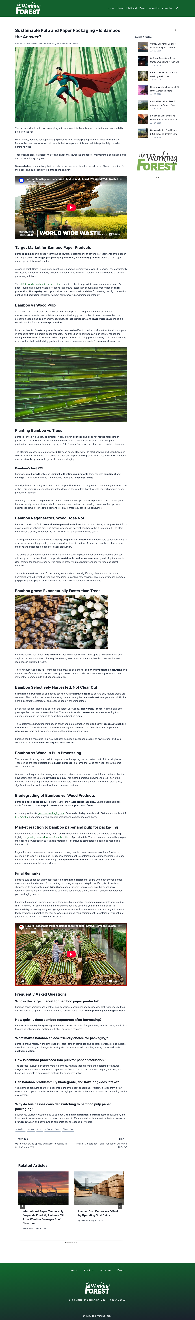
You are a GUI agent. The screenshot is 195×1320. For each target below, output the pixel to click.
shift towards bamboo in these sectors (40, 284)
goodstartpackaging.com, (51, 813)
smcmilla (29, 1228)
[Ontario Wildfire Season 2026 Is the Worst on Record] (143, 90)
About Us (154, 8)
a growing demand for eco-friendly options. (48, 837)
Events (143, 8)
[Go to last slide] (22, 1206)
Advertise (167, 8)
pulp (39, 1129)
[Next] (120, 1206)
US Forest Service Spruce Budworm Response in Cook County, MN (41, 1143)
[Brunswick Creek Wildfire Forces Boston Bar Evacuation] (143, 119)
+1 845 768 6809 (116, 1299)
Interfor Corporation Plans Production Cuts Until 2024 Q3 (101, 1143)
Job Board (131, 8)
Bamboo (20, 1129)
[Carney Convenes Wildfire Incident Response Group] (143, 47)
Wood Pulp (68, 1129)
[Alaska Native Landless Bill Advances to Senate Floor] (143, 105)
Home (111, 8)
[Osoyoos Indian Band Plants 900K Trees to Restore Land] (143, 133)
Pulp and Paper (52, 1129)
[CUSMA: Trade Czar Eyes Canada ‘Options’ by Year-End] (143, 61)
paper (31, 1129)
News (120, 8)
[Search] (175, 30)
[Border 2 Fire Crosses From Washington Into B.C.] (143, 76)
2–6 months (21, 817)
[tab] (65, 1242)
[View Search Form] (177, 8)
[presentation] (43, 1188)
